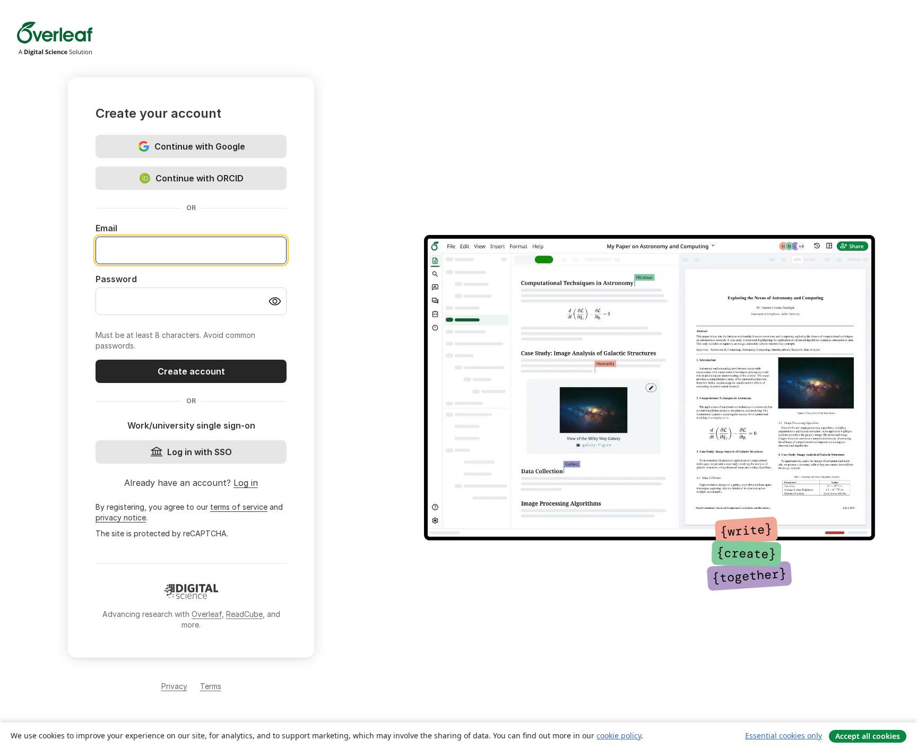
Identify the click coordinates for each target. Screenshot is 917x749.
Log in (245, 482)
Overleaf (207, 614)
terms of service (238, 506)
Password (116, 279)
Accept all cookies (867, 736)
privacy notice (121, 517)
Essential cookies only (783, 735)
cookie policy (618, 735)
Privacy (174, 686)
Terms (210, 686)
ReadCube (244, 614)
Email (106, 228)
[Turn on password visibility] (275, 301)
